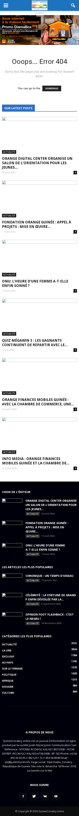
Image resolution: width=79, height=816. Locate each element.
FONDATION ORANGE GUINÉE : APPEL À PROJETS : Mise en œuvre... (36, 224)
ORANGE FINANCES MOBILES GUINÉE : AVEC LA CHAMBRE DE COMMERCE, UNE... (38, 401)
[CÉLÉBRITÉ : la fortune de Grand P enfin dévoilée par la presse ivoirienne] (12, 600)
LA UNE (6, 650)
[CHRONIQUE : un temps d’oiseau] (12, 581)
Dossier (7, 686)
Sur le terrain (12, 668)
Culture (8, 693)
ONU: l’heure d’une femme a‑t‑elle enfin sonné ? (35, 283)
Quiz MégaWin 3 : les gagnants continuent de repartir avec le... (35, 342)
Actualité (9, 151)
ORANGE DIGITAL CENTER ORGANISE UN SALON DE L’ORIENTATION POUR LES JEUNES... (37, 163)
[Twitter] (34, 796)
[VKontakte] (45, 796)
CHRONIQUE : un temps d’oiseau (49, 576)
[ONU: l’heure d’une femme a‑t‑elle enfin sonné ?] (39, 258)
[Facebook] (23, 796)
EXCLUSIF (8, 656)
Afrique (7, 680)
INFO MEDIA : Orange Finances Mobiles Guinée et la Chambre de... (35, 460)
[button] (73, 5)
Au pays (7, 662)
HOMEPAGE (51, 88)
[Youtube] (56, 796)
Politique (9, 674)
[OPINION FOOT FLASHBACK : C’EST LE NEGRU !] (12, 619)
